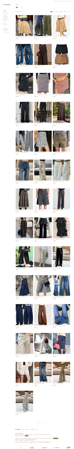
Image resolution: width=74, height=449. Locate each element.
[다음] (46, 423)
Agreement (27, 429)
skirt (19, 7)
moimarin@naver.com (29, 438)
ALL (16, 7)
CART (64, 1)
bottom (17, 4)
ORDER (68, 1)
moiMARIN (6, 4)
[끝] (48, 423)
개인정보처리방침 (32, 429)
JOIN (62, 1)
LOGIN (59, 1)
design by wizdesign (32, 440)
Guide (24, 429)
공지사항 (37, 429)
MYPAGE (71, 1)
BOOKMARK (56, 1)
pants (22, 7)
